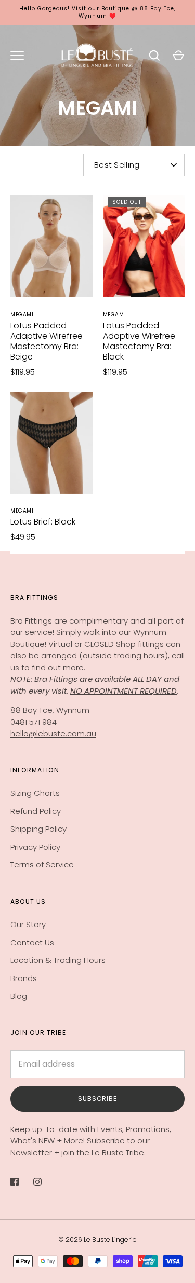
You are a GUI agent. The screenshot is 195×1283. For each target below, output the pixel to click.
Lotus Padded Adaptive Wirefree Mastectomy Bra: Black (139, 341)
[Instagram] (44, 1181)
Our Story (28, 924)
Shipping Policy (38, 828)
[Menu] (17, 55)
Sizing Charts (35, 793)
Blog (18, 995)
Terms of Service (42, 864)
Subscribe (98, 1098)
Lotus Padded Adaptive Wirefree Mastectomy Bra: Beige (46, 341)
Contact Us (32, 942)
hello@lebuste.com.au (53, 733)
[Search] (154, 55)
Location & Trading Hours (58, 960)
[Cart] (178, 55)
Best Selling (117, 164)
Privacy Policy (35, 846)
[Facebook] (21, 1181)
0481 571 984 (33, 721)
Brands (23, 978)
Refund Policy (35, 811)
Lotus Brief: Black (42, 522)
